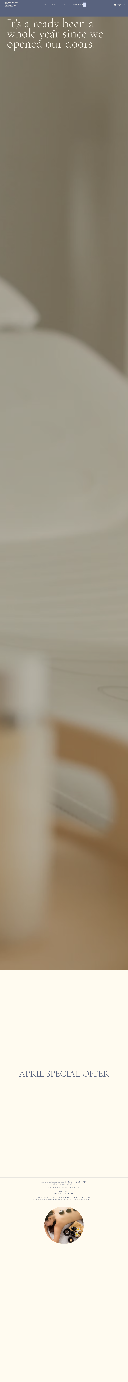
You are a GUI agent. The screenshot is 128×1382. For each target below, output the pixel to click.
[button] (125, 4)
